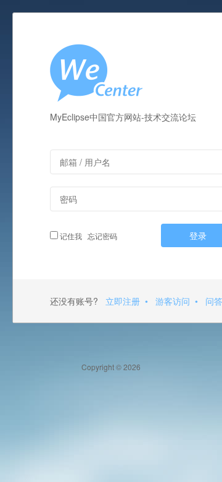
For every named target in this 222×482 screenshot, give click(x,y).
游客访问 (172, 301)
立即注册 (122, 301)
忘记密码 (100, 235)
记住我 (70, 235)
